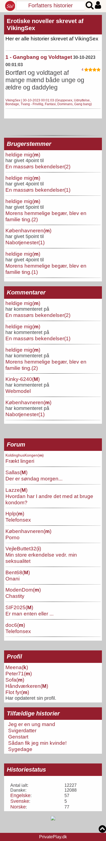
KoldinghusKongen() (24, 455)
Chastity (14, 596)
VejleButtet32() (23, 548)
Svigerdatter (22, 730)
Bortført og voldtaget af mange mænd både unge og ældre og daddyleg (44, 80)
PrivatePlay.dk (53, 836)
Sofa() (14, 680)
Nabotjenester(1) (25, 242)
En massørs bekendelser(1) (37, 190)
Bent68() (17, 572)
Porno (12, 537)
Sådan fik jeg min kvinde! (37, 743)
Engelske (20, 795)
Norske (18, 807)
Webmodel (18, 391)
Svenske (19, 801)
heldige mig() (22, 155)
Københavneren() (28, 230)
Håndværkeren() (26, 686)
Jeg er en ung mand (31, 724)
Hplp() (14, 513)
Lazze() (16, 490)
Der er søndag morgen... (34, 479)
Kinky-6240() (22, 379)
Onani (12, 579)
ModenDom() (23, 590)
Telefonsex (18, 520)
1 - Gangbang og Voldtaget (38, 57)
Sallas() (16, 472)
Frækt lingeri (19, 461)
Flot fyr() (17, 692)
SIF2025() (19, 607)
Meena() (16, 667)
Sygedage (20, 749)
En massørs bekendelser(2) (37, 166)
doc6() (15, 625)
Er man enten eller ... (29, 614)
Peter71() (18, 673)
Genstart (18, 737)
